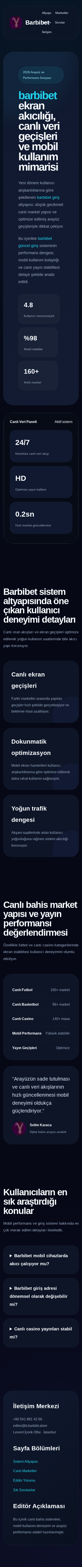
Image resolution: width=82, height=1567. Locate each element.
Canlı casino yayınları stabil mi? (41, 1333)
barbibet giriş (48, 197)
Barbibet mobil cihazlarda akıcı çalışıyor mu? (39, 1259)
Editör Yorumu (24, 1480)
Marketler (61, 13)
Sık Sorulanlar (24, 1490)
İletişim (47, 32)
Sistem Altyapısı (25, 1461)
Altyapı (46, 13)
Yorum (46, 22)
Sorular (60, 22)
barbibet (37, 95)
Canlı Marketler (25, 1471)
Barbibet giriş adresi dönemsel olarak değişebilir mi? (39, 1296)
